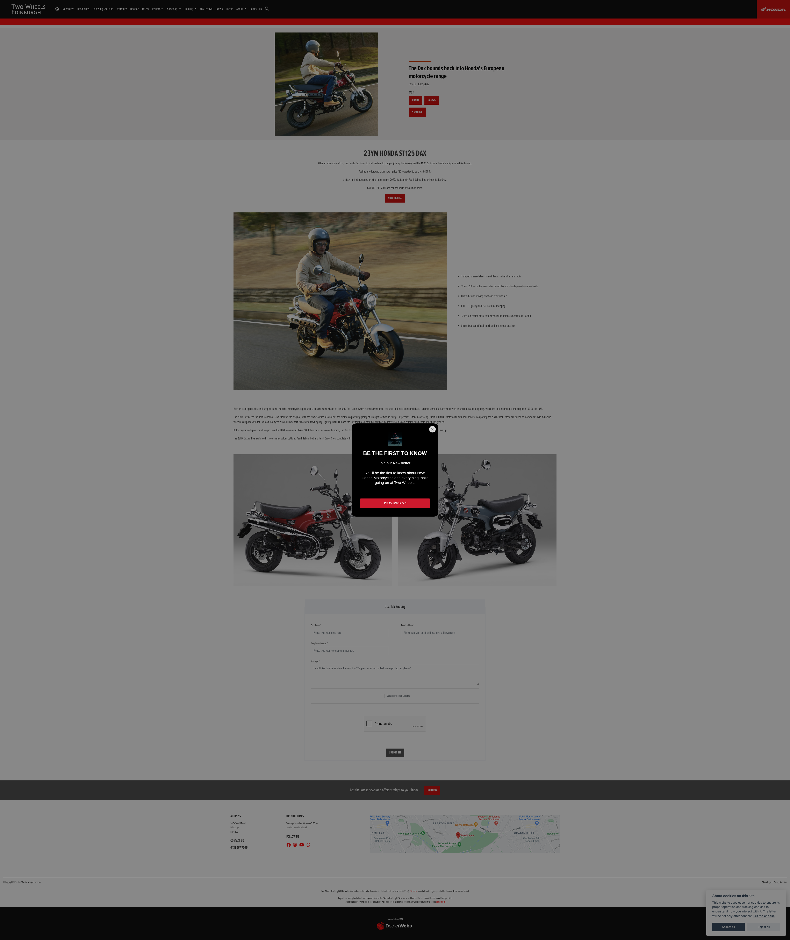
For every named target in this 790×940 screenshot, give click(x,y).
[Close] (432, 429)
